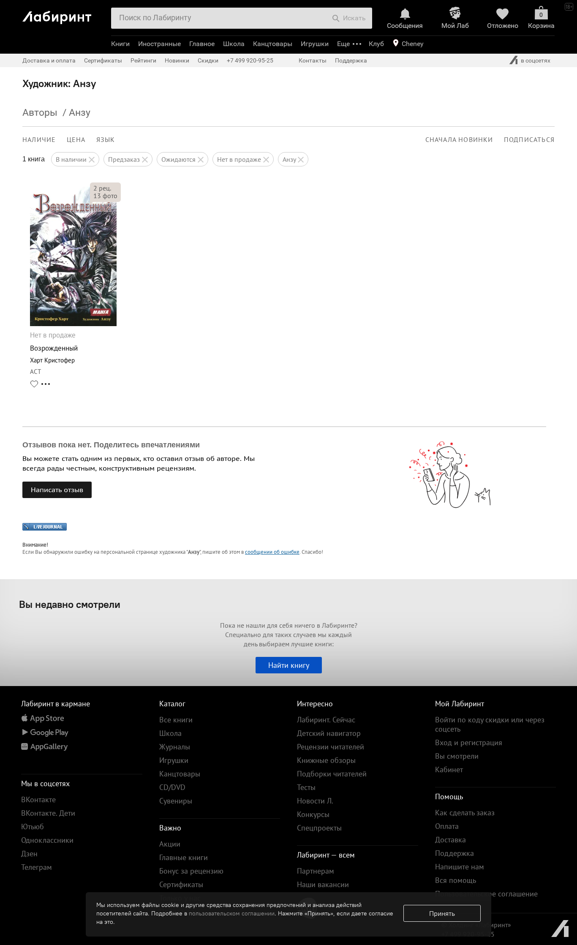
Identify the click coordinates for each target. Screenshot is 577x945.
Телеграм (36, 867)
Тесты (306, 787)
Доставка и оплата (49, 60)
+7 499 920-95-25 (250, 60)
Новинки (177, 60)
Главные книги (183, 857)
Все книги (176, 719)
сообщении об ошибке (272, 552)
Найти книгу (288, 665)
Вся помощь (455, 880)
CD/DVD (172, 787)
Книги (120, 44)
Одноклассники (47, 840)
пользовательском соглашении (232, 913)
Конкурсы (313, 814)
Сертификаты (103, 60)
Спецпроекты (319, 828)
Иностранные (159, 44)
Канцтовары (272, 44)
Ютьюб (32, 826)
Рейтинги (143, 60)
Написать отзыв (57, 489)
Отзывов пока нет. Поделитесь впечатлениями (111, 445)
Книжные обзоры (326, 760)
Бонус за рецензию (191, 871)
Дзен (29, 853)
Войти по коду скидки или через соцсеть (489, 724)
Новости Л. (315, 801)
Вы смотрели (457, 756)
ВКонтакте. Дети (48, 813)
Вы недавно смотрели (69, 604)
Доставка (450, 839)
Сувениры (175, 801)
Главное (202, 44)
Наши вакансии (323, 884)
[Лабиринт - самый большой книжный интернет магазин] (63, 14)
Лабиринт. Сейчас (326, 719)
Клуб (376, 44)
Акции (169, 844)
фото (105, 195)
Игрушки (315, 44)
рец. (102, 188)
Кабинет (449, 769)
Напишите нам (459, 866)
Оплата (447, 826)
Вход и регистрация (468, 742)
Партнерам (315, 871)
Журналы (174, 747)
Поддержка (351, 60)
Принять (442, 913)
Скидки (208, 60)
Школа (234, 44)
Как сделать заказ (465, 812)
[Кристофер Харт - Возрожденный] (73, 324)
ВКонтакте (38, 799)
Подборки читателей (332, 774)
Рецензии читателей (330, 747)
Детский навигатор (329, 733)
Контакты (313, 60)
